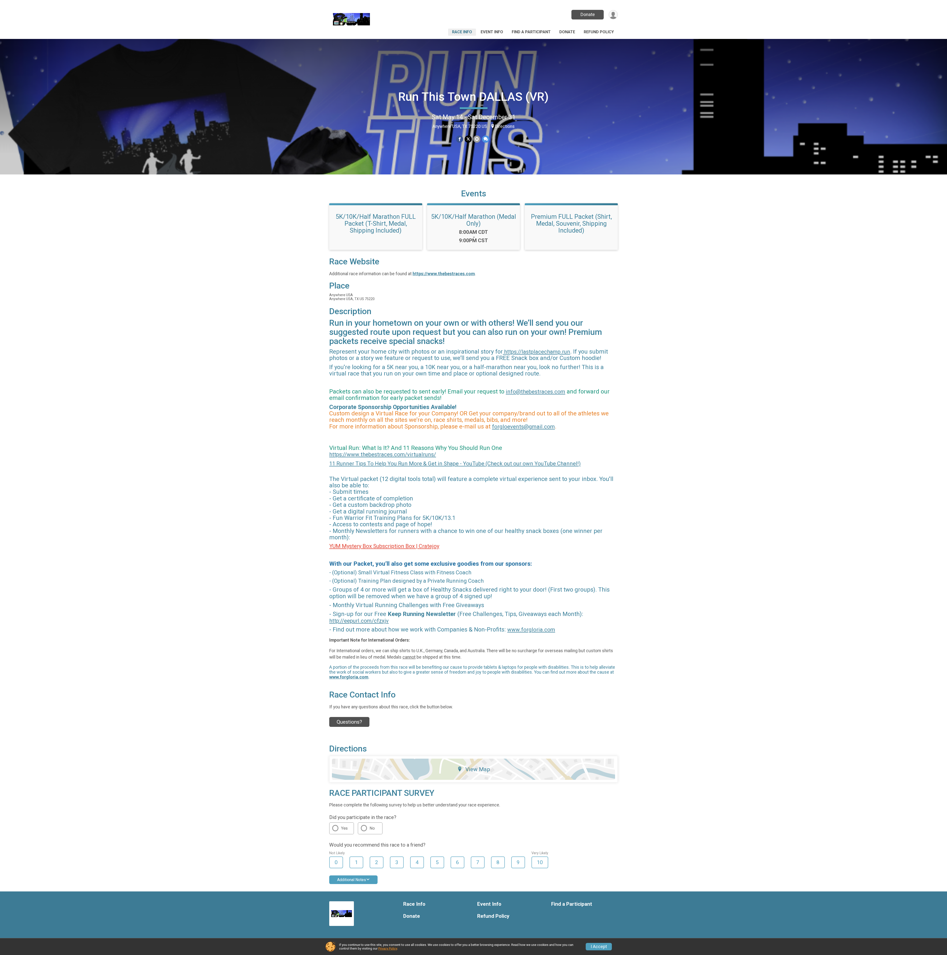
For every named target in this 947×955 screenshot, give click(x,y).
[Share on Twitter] (468, 139)
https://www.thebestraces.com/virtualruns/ (382, 454)
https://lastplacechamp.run (536, 352)
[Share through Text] (486, 139)
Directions (505, 126)
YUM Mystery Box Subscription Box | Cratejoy (384, 546)
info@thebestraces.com (535, 392)
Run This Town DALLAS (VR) (473, 97)
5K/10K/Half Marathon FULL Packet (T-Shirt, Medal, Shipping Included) (376, 223)
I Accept (599, 946)
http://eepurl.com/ (351, 621)
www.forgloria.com (531, 630)
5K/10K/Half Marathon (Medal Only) (473, 220)
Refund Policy (599, 32)
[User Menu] (613, 14)
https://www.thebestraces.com (444, 273)
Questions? (349, 722)
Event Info (492, 32)
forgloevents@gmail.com (523, 427)
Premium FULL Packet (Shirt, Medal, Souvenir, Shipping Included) (571, 223)
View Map (477, 769)
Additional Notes (351, 879)
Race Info (462, 32)
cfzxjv (381, 621)
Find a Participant (531, 32)
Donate (588, 14)
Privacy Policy (387, 948)
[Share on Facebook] (459, 139)
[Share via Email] (476, 139)
